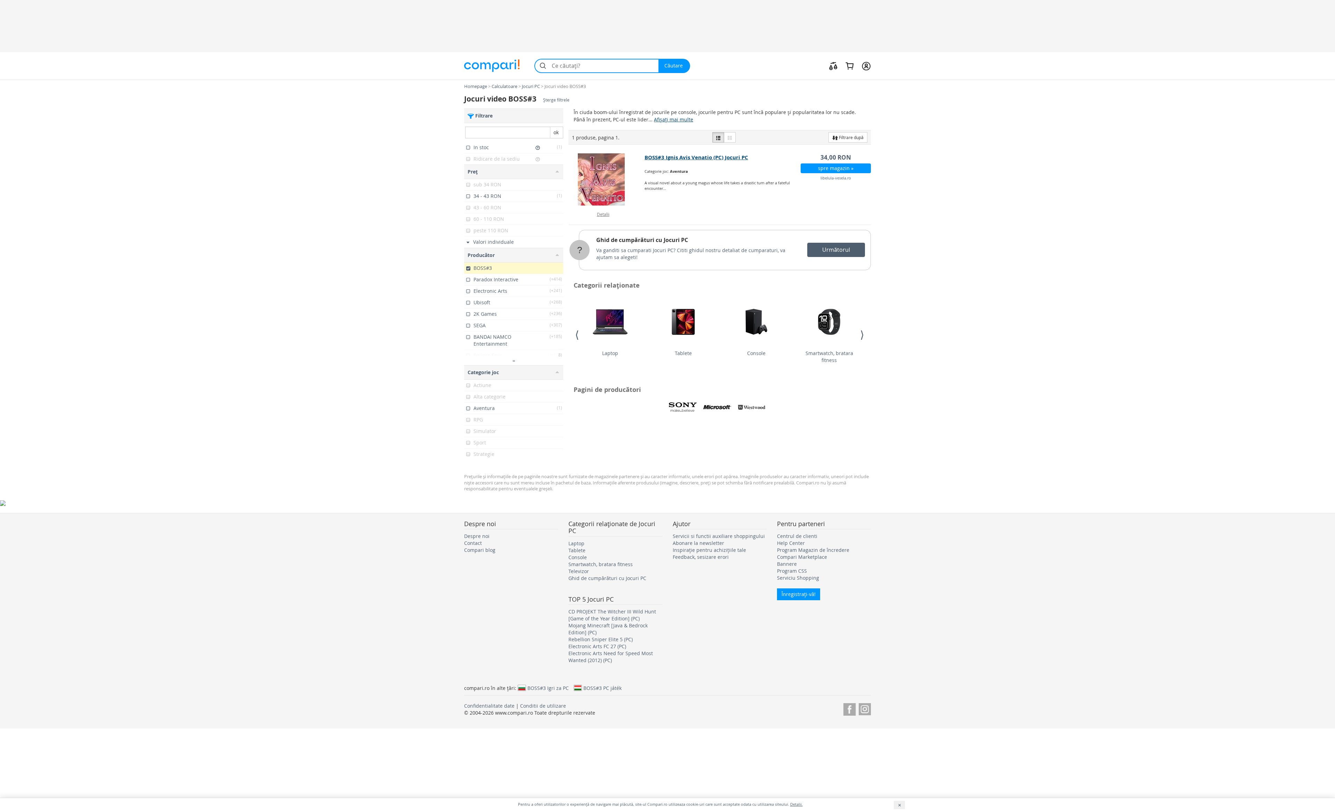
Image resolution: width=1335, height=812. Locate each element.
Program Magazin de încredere (813, 550)
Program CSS (792, 571)
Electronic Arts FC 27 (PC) (597, 646)
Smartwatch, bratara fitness (829, 356)
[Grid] (730, 137)
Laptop (610, 353)
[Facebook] (849, 708)
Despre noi (477, 536)
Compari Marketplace (802, 557)
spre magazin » (835, 168)
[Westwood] (752, 407)
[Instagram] (865, 708)
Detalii (603, 214)
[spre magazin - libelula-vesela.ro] (607, 179)
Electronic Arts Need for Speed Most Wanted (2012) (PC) (610, 657)
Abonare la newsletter (698, 543)
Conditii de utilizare (543, 705)
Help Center (791, 543)
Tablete (683, 353)
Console (756, 353)
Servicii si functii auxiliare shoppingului (719, 536)
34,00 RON (835, 157)
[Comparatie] (833, 65)
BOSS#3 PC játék (602, 688)
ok (556, 132)
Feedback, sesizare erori (701, 557)
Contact (473, 543)
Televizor (578, 571)
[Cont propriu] (866, 65)
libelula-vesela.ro (835, 177)
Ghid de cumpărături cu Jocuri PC (642, 240)
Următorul (836, 250)
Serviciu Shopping (798, 577)
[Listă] (718, 137)
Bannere (787, 564)
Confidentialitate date (489, 705)
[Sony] (683, 407)
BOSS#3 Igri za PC (548, 688)
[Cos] (849, 65)
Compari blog (479, 550)
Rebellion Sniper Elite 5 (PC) (600, 639)
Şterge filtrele (556, 100)
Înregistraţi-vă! (799, 594)
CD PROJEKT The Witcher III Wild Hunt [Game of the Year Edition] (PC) (612, 615)
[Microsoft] (717, 407)
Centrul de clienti (797, 536)
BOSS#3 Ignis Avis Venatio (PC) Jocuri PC (696, 157)
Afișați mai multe (673, 119)
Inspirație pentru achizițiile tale (709, 550)
